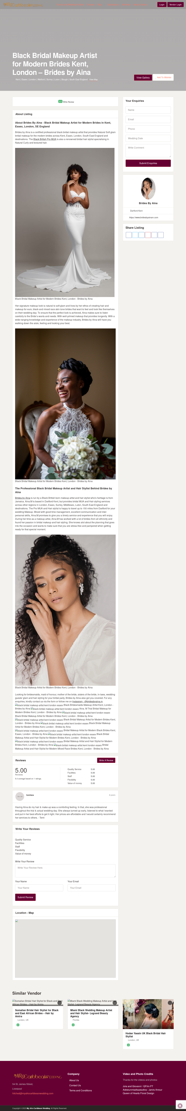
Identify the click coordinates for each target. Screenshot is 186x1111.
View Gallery (143, 77)
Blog (100, 4)
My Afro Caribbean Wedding (38, 1108)
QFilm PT (148, 1086)
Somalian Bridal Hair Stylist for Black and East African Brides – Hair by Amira (36, 1013)
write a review (106, 760)
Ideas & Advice (140, 4)
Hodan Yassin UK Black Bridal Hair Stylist (146, 1035)
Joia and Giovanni (132, 1086)
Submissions (113, 4)
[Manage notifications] (180, 1105)
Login (161, 4)
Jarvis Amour (155, 1089)
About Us (74, 1080)
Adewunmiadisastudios (135, 1089)
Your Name (21, 881)
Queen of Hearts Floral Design (138, 1093)
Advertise (126, 4)
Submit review (25, 897)
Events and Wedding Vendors (70, 4)
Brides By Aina (148, 203)
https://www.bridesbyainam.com (143, 217)
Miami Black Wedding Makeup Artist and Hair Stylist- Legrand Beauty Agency (91, 1013)
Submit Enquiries (148, 163)
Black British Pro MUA (44, 139)
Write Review (68, 101)
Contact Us (75, 1085)
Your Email (73, 881)
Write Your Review (24, 861)
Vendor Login (175, 4)
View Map (93, 79)
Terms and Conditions (80, 1090)
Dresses (91, 4)
